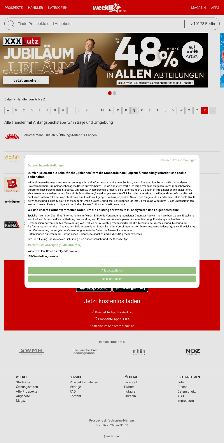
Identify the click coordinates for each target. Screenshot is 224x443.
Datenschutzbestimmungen (177, 160)
